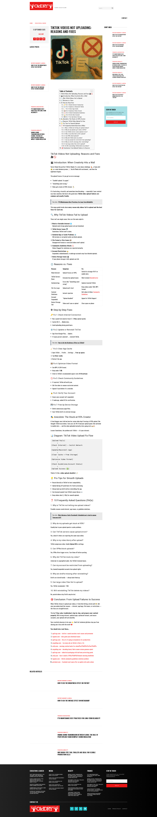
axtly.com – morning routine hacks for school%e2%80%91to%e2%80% (74, 646)
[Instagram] (37, 39)
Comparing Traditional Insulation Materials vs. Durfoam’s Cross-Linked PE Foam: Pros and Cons (75, 794)
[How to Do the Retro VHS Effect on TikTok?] (107, 85)
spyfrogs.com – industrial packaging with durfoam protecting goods (72, 652)
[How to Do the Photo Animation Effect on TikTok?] (107, 95)
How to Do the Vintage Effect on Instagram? (37, 88)
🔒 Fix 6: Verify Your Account (72, 115)
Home (31, 23)
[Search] (112, 8)
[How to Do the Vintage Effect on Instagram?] (39, 77)
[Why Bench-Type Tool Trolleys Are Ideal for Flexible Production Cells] (43, 752)
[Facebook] (34, 39)
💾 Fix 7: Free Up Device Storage (73, 117)
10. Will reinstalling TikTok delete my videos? (77, 146)
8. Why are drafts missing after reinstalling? (76, 142)
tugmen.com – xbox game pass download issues (66, 637)
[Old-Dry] (37, 34)
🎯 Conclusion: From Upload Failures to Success (76, 148)
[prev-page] (105, 103)
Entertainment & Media (38, 63)
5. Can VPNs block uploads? (71, 136)
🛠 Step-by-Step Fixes (67, 103)
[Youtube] (44, 39)
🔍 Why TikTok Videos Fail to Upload (71, 98)
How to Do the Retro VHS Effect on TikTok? (118, 86)
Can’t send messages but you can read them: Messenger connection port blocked (37, 775)
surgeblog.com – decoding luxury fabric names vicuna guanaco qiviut (72, 649)
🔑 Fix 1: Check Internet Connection (73, 105)
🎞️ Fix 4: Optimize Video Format (73, 111)
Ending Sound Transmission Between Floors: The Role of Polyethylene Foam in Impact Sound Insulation (38, 135)
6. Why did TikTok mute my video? (73, 138)
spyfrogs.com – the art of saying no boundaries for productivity (71, 640)
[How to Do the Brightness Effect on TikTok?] (39, 55)
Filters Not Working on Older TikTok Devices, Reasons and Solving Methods (37, 792)
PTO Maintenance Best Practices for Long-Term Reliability (38, 110)
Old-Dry (41, 34)
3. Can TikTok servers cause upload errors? (76, 132)
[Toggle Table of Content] (91, 91)
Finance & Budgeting (37, 106)
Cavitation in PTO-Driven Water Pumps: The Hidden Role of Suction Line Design (95, 790)
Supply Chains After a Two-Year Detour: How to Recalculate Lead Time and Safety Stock (37, 780)
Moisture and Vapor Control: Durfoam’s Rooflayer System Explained (75, 789)
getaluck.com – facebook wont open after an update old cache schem (73, 662)
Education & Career (40, 23)
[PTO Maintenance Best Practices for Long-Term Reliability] (39, 99)
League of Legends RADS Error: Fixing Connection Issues (37, 785)
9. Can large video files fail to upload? (74, 144)
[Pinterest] (80, 84)
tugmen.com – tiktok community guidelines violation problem (70, 659)
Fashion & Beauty (36, 130)
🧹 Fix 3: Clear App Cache (71, 109)
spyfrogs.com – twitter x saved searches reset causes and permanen (72, 633)
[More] (90, 84)
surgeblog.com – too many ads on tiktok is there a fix (68, 643)
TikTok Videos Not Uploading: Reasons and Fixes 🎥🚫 (77, 94)
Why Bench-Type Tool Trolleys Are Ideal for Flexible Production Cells (77, 753)
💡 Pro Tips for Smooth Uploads (70, 123)
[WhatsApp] (85, 84)
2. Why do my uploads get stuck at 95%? (75, 130)
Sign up (116, 122)
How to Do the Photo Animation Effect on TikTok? (117, 96)
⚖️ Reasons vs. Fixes (67, 100)
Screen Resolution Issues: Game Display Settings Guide (38, 788)
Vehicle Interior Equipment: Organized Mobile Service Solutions (94, 794)
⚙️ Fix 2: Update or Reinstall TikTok (74, 107)
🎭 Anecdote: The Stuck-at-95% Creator (73, 119)
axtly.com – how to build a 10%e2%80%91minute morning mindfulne (73, 656)
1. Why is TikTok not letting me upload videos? (76, 128)
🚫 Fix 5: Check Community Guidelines (74, 113)
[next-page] (108, 103)
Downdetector (94, 278)
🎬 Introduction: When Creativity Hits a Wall (74, 96)
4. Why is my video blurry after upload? (74, 134)
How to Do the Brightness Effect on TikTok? (39, 66)
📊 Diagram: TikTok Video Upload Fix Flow (73, 121)
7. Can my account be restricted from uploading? (77, 140)
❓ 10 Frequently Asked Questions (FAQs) (73, 126)
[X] (40, 39)
